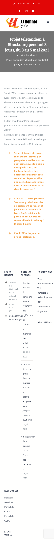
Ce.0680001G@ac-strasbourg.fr (13, 318)
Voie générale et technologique (43, 293)
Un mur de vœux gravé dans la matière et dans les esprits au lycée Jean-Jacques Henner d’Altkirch (27, 392)
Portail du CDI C (9, 518)
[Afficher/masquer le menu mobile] (48, 21)
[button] (27, 171)
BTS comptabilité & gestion (43, 306)
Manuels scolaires (8, 500)
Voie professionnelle (43, 281)
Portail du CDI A (9, 509)
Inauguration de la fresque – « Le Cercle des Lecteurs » (27, 452)
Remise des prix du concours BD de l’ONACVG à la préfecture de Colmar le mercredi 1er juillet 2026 (27, 315)
